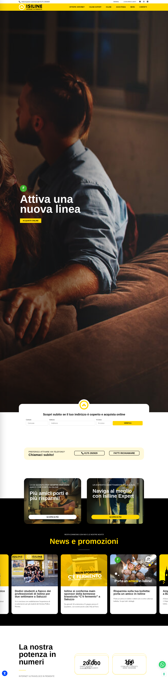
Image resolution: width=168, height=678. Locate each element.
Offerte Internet (77, 7)
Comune (28, 419)
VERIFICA (127, 423)
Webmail (116, 1)
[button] (4, 582)
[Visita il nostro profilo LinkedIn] (147, 1)
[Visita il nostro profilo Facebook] (140, 1)
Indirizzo (52, 419)
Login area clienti (130, 1)
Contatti (143, 7)
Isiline (108, 7)
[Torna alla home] (32, 7)
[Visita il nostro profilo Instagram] (143, 1)
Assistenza (121, 7)
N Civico (99, 419)
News (132, 7)
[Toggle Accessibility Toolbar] (5, 673)
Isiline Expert (95, 7)
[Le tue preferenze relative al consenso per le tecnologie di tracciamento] (164, 674)
